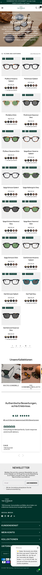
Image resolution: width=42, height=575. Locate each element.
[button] (19, 455)
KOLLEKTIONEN (9, 539)
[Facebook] (2, 516)
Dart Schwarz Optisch (11, 294)
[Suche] (36, 7)
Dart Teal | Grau (31, 294)
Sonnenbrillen (11, 27)
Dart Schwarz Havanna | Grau (11, 329)
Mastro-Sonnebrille (11, 385)
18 (25, 346)
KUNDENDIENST (9, 525)
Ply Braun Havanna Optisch (11, 80)
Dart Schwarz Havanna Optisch (30, 259)
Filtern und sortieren (12, 53)
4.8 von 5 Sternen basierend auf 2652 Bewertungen (21, 420)
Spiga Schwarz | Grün (11, 258)
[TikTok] (11, 516)
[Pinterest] (8, 516)
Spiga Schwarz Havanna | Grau (11, 222)
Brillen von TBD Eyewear (29, 27)
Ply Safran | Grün (11, 115)
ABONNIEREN (32, 483)
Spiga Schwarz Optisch (11, 187)
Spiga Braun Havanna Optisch (31, 152)
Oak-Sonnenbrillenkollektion (31, 386)
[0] (39, 7)
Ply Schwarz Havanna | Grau (31, 116)
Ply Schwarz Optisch (31, 79)
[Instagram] (5, 516)
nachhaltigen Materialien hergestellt (20, 32)
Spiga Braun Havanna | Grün (31, 222)
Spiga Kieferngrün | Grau (31, 187)
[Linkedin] (14, 516)
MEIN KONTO (8, 532)
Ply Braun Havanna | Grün (11, 151)
